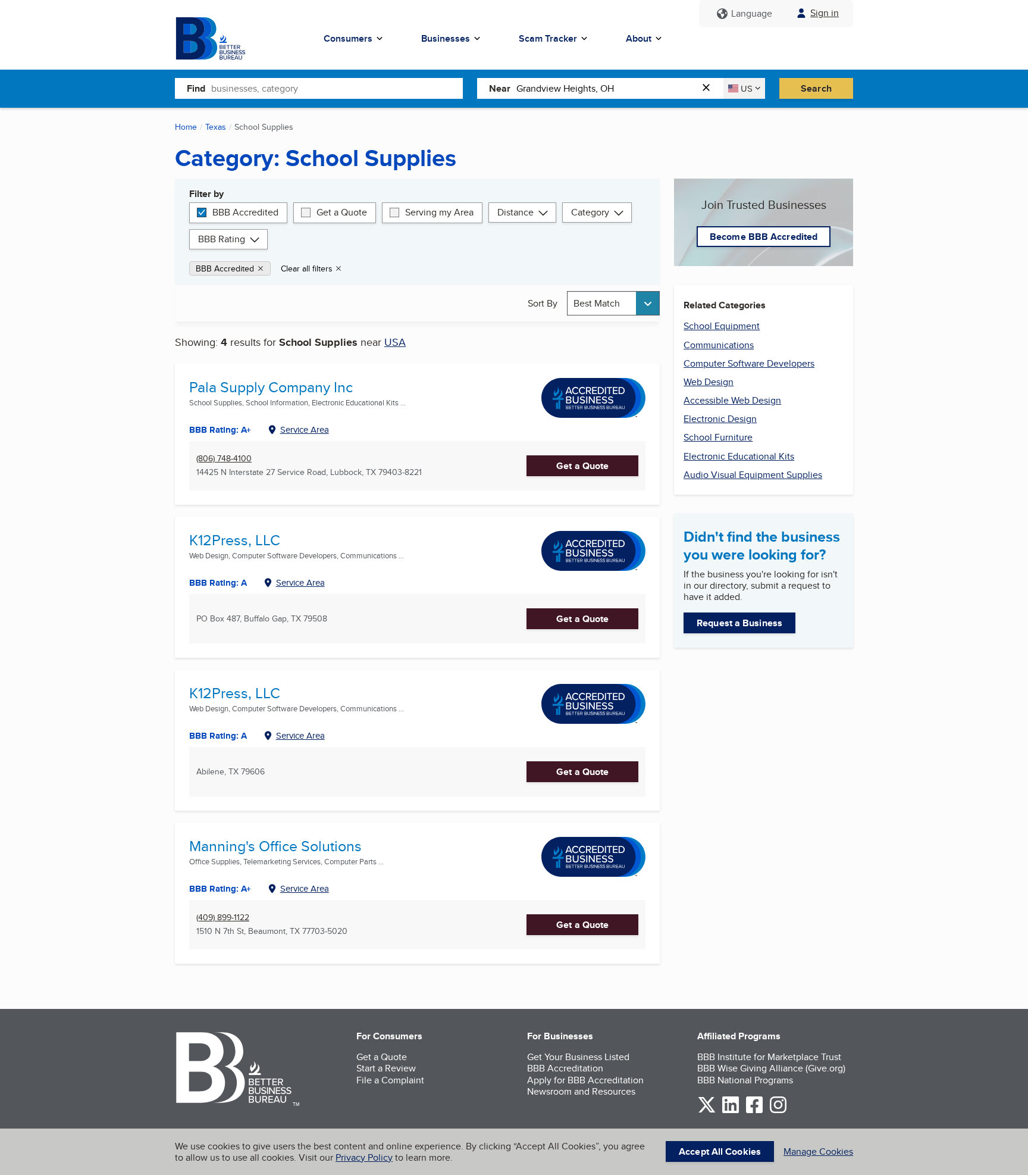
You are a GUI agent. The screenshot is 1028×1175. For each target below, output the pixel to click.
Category (590, 212)
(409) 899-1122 (222, 917)
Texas (215, 127)
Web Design (709, 382)
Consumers (348, 38)
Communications (719, 345)
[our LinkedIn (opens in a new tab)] (730, 1111)
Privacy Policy (364, 1157)
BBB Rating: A (218, 582)
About (638, 38)
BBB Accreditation (565, 1068)
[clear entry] (709, 88)
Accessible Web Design (732, 400)
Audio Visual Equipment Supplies (753, 475)
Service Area (304, 429)
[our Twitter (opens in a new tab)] (706, 1111)
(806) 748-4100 (224, 459)
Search (816, 88)
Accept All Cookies (720, 1151)
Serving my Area (439, 212)
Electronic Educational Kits (739, 456)
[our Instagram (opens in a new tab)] (778, 1111)
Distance (515, 212)
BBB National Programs (745, 1080)
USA (395, 342)
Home (186, 127)
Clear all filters (307, 268)
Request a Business (739, 623)
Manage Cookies (818, 1151)
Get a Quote (341, 212)
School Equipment (722, 326)
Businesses (445, 38)
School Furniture (718, 437)
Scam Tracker (548, 38)
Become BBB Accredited (763, 236)
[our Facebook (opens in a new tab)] (754, 1111)
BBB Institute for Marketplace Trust (769, 1057)
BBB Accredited (245, 212)
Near (499, 88)
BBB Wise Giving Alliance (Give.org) (771, 1068)
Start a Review (386, 1068)
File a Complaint (390, 1080)
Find (196, 88)
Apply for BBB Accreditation (585, 1080)
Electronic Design (720, 419)
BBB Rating (221, 239)
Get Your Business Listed (578, 1057)
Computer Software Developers (749, 363)
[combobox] (337, 88)
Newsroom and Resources (581, 1091)
